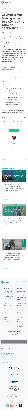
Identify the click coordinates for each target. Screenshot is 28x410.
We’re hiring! (20, 326)
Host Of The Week (8, 321)
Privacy (17, 283)
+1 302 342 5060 (4, 354)
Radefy (4, 55)
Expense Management (22, 295)
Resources (4, 6)
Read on (6, 199)
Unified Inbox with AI (21, 297)
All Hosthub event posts (8, 168)
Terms (21, 283)
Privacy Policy (20, 317)
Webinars (6, 319)
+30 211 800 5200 (4, 362)
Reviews (19, 321)
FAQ (5, 312)
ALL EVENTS (14, 130)
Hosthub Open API (21, 305)
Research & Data (7, 315)
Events (8, 6)
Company (19, 312)
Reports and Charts (21, 303)
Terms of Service (20, 315)
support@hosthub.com (13, 354)
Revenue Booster (8, 298)
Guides (5, 317)
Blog (18, 324)
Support (19, 319)
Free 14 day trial (7, 305)
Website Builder (7, 301)
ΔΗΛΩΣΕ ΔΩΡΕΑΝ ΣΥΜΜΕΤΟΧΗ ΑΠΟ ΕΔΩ (11, 68)
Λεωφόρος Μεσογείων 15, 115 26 (14, 59)
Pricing (5, 303)
